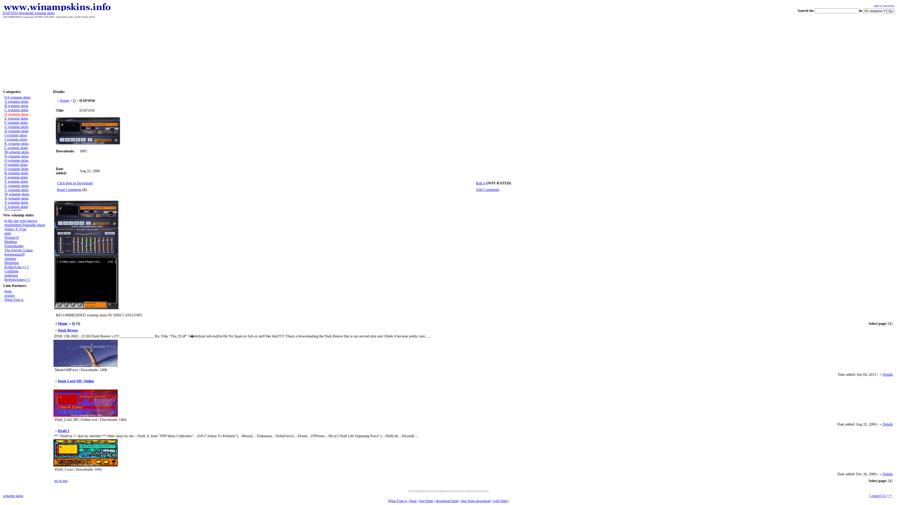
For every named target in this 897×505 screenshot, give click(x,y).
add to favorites (884, 6)
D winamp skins (16, 114)
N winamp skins (16, 156)
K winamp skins (16, 144)
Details (888, 374)
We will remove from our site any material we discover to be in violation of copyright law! (448, 491)
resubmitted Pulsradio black (24, 225)
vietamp (10, 259)
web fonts (500, 501)
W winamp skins (16, 194)
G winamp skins (16, 127)
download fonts (447, 501)
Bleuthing (11, 263)
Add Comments (487, 190)
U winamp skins (16, 186)
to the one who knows (20, 221)
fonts (8, 291)
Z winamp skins (16, 207)
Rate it (480, 183)
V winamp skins (16, 190)
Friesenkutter (14, 246)
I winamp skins (15, 135)
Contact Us (877, 496)
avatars (9, 295)
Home (64, 101)
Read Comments (69, 190)
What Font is (13, 300)
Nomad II (11, 238)
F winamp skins (16, 123)
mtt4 (7, 233)
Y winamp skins (16, 202)
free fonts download (476, 501)
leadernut (11, 275)
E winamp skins (16, 118)
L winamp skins (16, 148)
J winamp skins (15, 139)
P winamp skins (16, 165)
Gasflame (11, 271)
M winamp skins (16, 152)
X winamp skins (16, 198)
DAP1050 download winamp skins (29, 13)
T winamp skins (16, 181)
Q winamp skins (16, 169)
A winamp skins (16, 102)
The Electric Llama (18, 250)
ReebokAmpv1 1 (17, 280)
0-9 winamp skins (17, 97)
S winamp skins (16, 177)
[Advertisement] (448, 53)
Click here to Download (75, 183)
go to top (61, 481)
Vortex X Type (15, 229)
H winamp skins (16, 131)
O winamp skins (16, 160)
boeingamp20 (14, 254)
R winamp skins (16, 173)
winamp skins (13, 496)
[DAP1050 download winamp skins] (57, 10)
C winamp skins (16, 110)
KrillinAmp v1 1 (16, 267)
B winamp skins (16, 106)
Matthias (10, 242)
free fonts (426, 501)
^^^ (889, 496)
